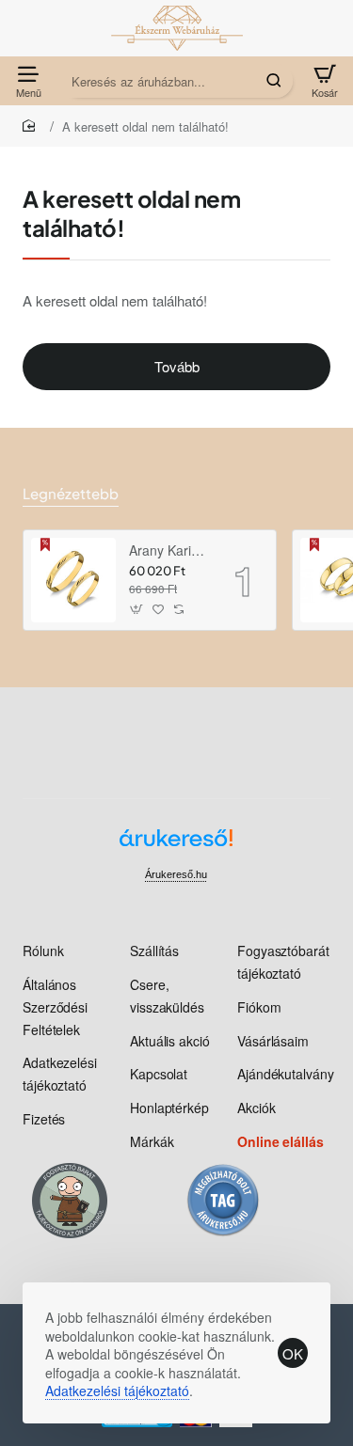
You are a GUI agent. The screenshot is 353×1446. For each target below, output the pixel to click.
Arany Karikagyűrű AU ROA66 (168, 550)
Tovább (177, 366)
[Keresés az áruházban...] (274, 81)
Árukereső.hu (176, 874)
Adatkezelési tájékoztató (117, 1390)
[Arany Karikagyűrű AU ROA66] (73, 580)
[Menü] (28, 81)
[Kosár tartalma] (325, 81)
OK (292, 1353)
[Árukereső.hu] (176, 844)
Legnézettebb (71, 493)
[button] (137, 610)
